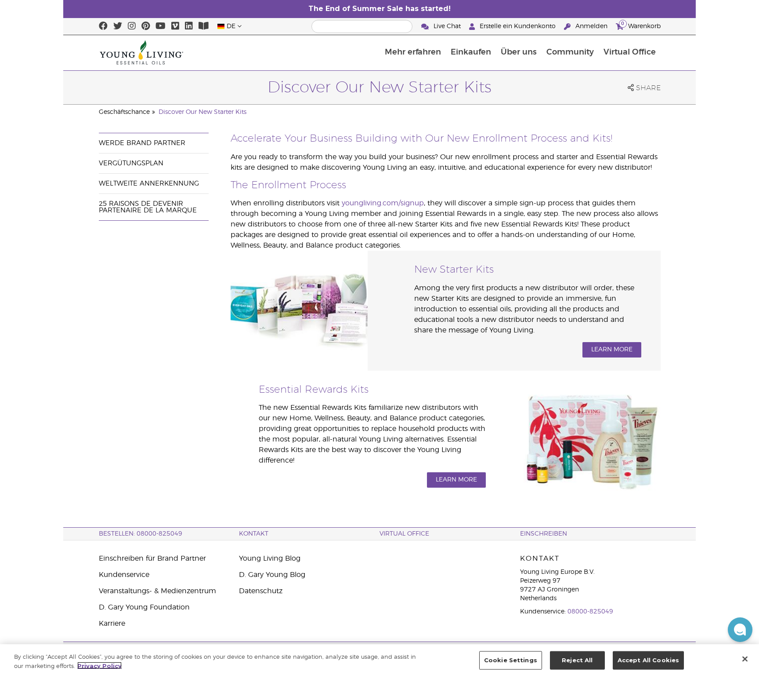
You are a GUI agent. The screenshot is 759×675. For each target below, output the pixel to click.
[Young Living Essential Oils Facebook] (103, 26)
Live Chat (447, 26)
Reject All (577, 660)
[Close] (745, 658)
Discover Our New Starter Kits (202, 112)
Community (570, 52)
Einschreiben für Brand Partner (152, 558)
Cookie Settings (510, 660)
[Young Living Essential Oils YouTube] (160, 26)
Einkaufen (471, 52)
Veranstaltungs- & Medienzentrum (157, 591)
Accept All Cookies (648, 660)
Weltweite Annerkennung (149, 183)
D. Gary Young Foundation (144, 607)
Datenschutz (260, 591)
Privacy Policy (99, 665)
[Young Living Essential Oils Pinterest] (145, 26)
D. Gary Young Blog (272, 574)
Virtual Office (630, 52)
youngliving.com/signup (383, 203)
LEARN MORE (611, 350)
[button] (740, 629)
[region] (379, 659)
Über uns (519, 52)
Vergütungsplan (131, 163)
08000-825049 (590, 612)
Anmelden (591, 26)
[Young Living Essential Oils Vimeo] (175, 26)
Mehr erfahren (413, 52)
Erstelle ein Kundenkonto (517, 26)
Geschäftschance (124, 112)
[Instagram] (132, 26)
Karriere (112, 623)
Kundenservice (124, 574)
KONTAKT (253, 534)
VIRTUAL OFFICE (404, 534)
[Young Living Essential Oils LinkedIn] (189, 26)
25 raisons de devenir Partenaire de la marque (148, 207)
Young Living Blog (269, 558)
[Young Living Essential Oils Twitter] (117, 26)
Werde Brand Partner (142, 143)
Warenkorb (641, 25)
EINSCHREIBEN (543, 534)
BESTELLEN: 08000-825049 (140, 534)
